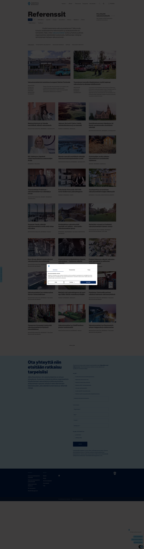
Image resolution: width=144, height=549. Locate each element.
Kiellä (56, 282)
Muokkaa (71, 282)
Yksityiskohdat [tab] (72, 269)
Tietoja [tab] (89, 269)
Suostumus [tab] (55, 269)
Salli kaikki (88, 282)
